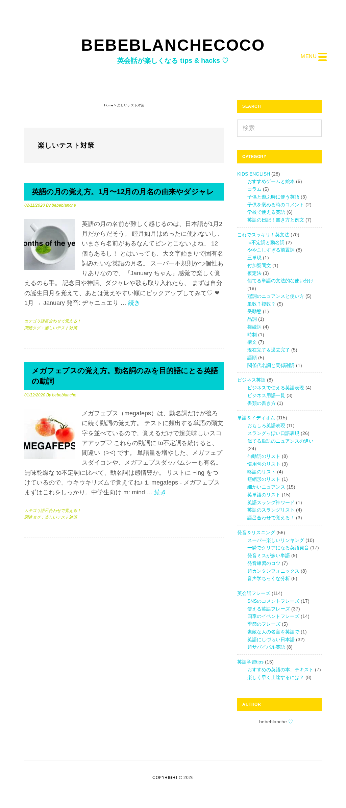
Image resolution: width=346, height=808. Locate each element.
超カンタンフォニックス (273, 571)
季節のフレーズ (263, 624)
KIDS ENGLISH (253, 174)
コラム (254, 189)
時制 (252, 334)
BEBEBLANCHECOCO (173, 45)
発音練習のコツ (263, 563)
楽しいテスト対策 (61, 327)
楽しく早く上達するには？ (275, 677)
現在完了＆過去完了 (268, 350)
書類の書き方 (261, 403)
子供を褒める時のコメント (275, 204)
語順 (252, 357)
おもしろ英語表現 (266, 425)
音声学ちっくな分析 (268, 578)
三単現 (254, 257)
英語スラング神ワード (271, 502)
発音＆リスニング (256, 532)
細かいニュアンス (266, 487)
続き (134, 302)
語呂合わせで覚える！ (61, 321)
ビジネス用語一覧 (266, 395)
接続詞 (254, 327)
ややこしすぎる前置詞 (271, 250)
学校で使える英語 (266, 212)
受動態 (254, 311)
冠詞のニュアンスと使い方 (275, 296)
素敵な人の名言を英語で (273, 631)
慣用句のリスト (263, 464)
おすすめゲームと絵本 (271, 181)
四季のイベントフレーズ (273, 616)
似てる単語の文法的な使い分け (280, 280)
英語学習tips (250, 661)
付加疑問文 (259, 265)
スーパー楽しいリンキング (275, 540)
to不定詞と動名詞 (266, 242)
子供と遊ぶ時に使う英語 (273, 197)
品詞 (252, 319)
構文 (252, 342)
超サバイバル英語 (266, 647)
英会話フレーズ (253, 593)
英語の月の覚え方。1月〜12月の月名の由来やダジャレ (123, 191)
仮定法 (254, 273)
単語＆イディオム (256, 417)
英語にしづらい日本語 (271, 639)
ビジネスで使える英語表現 (275, 387)
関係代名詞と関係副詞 (271, 365)
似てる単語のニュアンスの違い (280, 441)
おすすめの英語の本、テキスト (280, 669)
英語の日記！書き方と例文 (275, 220)
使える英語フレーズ (268, 608)
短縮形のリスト (263, 479)
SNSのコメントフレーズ (273, 601)
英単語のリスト (263, 494)
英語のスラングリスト (271, 510)
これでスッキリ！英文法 (263, 234)
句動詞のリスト (263, 456)
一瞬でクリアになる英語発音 (278, 547)
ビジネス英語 (251, 380)
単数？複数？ (261, 304)
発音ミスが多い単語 (268, 555)
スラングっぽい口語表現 (273, 433)
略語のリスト (261, 471)
